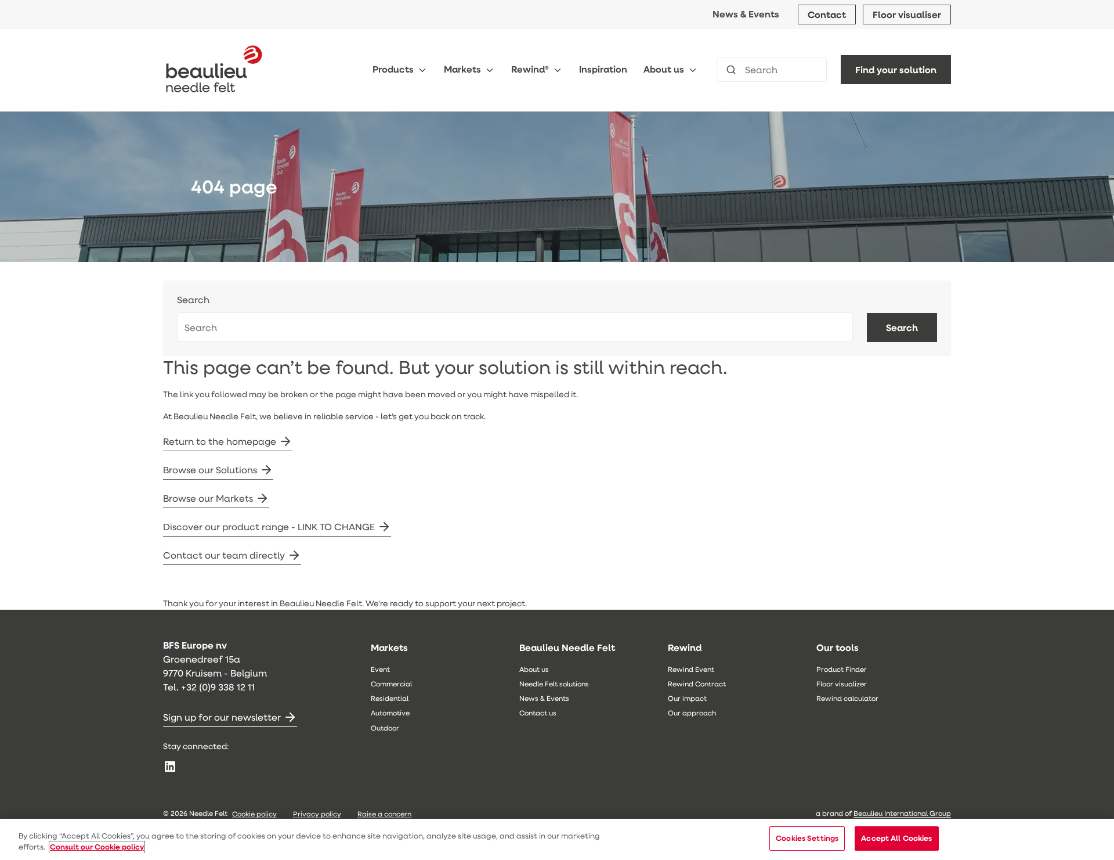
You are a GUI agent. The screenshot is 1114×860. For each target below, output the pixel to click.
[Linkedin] (170, 766)
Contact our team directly (224, 555)
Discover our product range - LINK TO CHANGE (269, 526)
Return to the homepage (219, 441)
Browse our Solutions (210, 469)
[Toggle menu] (422, 69)
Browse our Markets (208, 498)
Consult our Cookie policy (97, 847)
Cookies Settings (807, 838)
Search (193, 299)
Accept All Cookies (896, 838)
